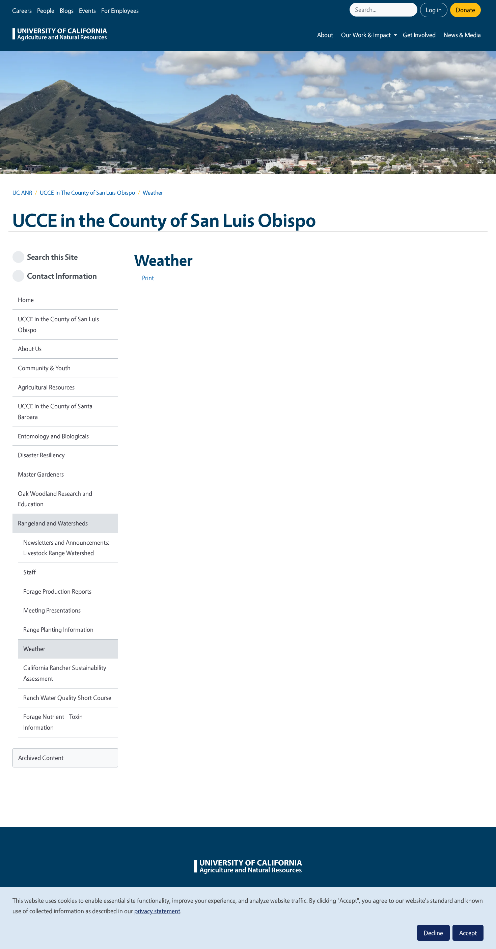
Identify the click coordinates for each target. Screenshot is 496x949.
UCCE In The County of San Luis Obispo (87, 192)
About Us (30, 349)
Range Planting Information (58, 629)
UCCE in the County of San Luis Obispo (58, 324)
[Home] (59, 35)
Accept (468, 933)
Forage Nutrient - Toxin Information (53, 721)
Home (26, 300)
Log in (434, 10)
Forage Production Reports (57, 591)
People (45, 10)
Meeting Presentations (52, 610)
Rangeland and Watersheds (53, 523)
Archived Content (40, 758)
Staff (29, 572)
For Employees (120, 10)
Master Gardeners (41, 474)
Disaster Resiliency (41, 455)
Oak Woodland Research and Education (55, 498)
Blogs (67, 10)
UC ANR (22, 192)
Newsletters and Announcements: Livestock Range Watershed (66, 547)
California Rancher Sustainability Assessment (64, 672)
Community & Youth (44, 368)
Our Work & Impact (366, 35)
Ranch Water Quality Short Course (67, 698)
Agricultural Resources (46, 387)
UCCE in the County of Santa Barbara (55, 411)
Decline (433, 933)
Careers (22, 10)
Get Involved (419, 35)
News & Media (462, 35)
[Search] (413, 10)
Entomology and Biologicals (53, 436)
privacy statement (157, 911)
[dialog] (248, 918)
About (325, 35)
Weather (34, 649)
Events (87, 10)
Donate (465, 10)
